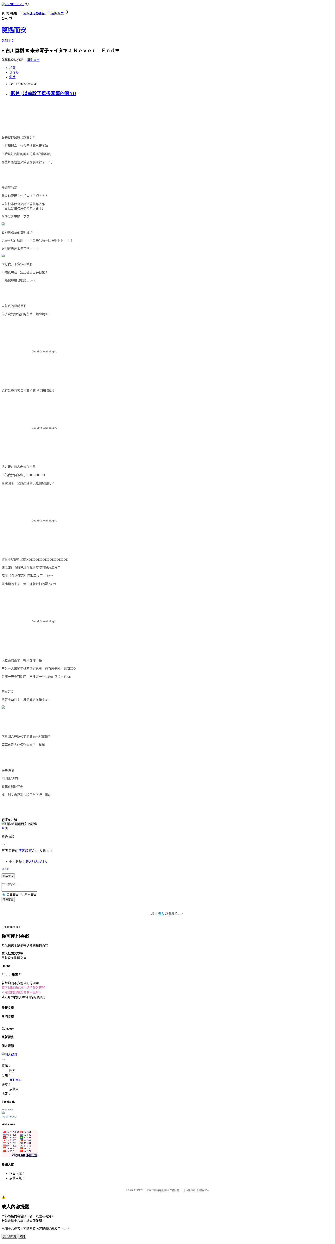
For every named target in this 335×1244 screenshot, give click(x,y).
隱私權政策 (189, 1190)
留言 (32, 850)
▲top (5, 868)
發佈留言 (8, 899)
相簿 (12, 67)
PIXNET (138, 1190)
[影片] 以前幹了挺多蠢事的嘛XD (42, 93)
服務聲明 (204, 1190)
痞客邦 (23, 850)
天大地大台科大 (36, 861)
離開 (22, 1236)
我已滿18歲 (9, 1236)
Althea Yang (7, 1109)
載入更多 (8, 876)
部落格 (14, 72)
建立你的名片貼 (9, 1117)
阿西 (5, 828)
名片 (12, 77)
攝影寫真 (33, 60)
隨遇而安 (14, 30)
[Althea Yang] (3, 1113)
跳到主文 (8, 40)
